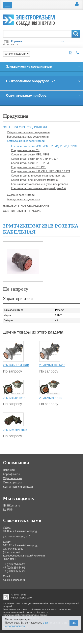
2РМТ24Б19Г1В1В (14, 397)
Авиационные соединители (23, 199)
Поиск (76, 34)
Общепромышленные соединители (28, 132)
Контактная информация (18, 486)
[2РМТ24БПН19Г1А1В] (49, 351)
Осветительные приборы (22, 210)
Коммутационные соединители (26, 140)
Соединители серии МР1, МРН (30, 154)
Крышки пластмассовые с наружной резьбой (38, 188)
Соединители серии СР (25, 150)
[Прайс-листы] (70, 53)
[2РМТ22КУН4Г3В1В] (13, 419)
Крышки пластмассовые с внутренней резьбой (39, 184)
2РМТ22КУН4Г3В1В (15, 429)
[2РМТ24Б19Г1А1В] (49, 387)
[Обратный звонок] (78, 53)
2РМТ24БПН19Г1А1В (52, 365)
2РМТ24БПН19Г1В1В (16, 365)
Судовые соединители (20, 194)
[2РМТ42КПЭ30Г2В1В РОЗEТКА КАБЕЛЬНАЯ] (23, 261)
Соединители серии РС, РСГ (28, 167)
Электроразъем (35, 19)
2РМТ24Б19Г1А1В (50, 397)
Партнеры (9, 469)
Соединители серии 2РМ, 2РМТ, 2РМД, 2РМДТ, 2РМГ (44, 146)
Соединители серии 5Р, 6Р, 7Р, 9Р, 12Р (34, 158)
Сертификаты (11, 474)
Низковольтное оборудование (26, 205)
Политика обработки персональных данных (25, 615)
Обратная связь (12, 478)
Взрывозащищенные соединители (28, 136)
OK (74, 623)
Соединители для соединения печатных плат (38, 175)
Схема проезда (12, 482)
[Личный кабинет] (77, 4)
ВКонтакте (13, 505)
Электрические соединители (25, 127)
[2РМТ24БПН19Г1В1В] (13, 351)
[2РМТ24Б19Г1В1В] (13, 387)
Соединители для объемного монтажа (34, 179)
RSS (10, 509)
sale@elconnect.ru (14, 579)
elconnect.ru (42, 612)
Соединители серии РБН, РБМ (30, 162)
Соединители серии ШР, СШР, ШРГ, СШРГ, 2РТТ (40, 171)
